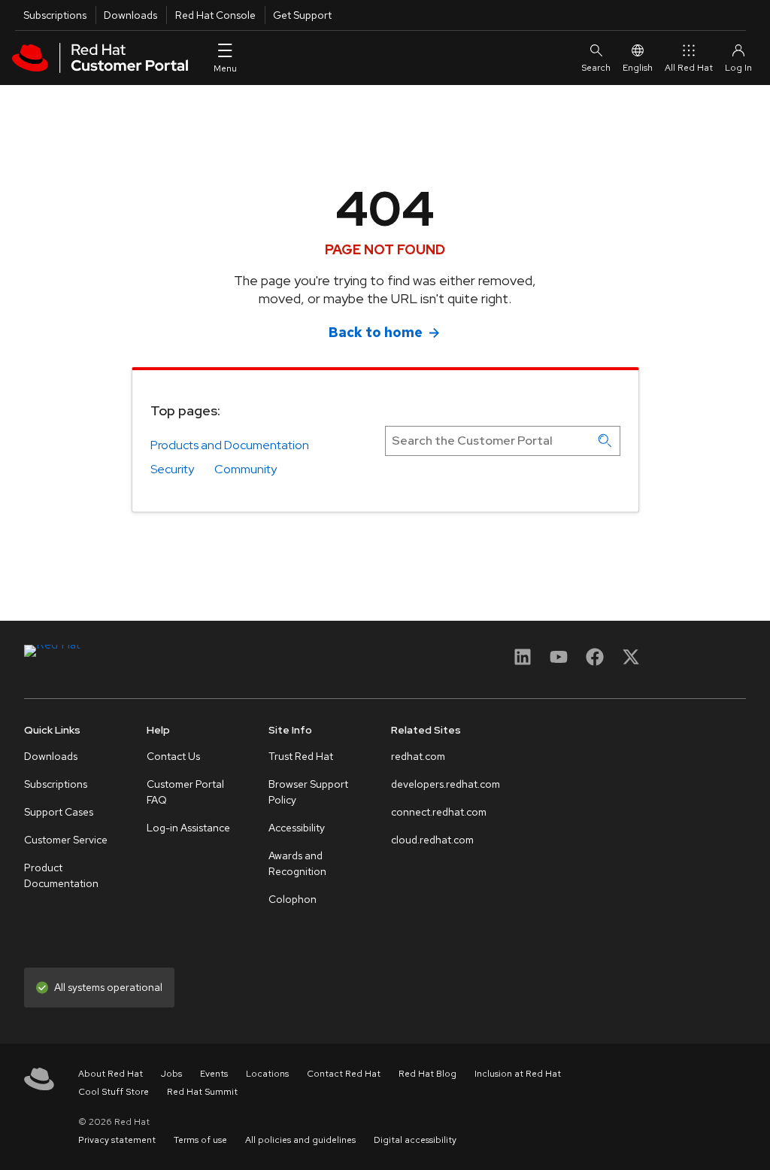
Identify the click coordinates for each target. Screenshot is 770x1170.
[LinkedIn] (523, 662)
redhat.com (418, 756)
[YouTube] (559, 662)
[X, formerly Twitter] (631, 662)
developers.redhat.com (445, 784)
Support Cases (58, 812)
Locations (267, 1074)
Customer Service (66, 839)
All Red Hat (689, 68)
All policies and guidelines (300, 1140)
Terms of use (200, 1140)
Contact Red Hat (343, 1074)
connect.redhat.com (439, 812)
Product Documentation (61, 875)
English (638, 68)
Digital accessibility (415, 1140)
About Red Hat (110, 1074)
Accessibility (296, 827)
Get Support (302, 15)
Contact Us (173, 756)
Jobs (171, 1074)
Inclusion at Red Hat (517, 1074)
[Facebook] (595, 662)
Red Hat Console (215, 15)
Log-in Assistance (188, 827)
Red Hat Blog (427, 1074)
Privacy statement (117, 1140)
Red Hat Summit (202, 1092)
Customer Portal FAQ (185, 792)
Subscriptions (54, 15)
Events (214, 1074)
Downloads (130, 15)
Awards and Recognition (297, 863)
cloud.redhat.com (432, 839)
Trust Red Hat (300, 756)
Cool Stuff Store (113, 1092)
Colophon (292, 899)
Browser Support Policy (308, 792)
